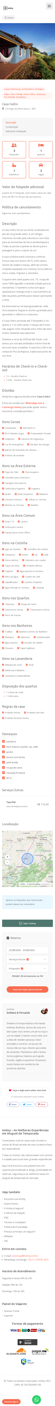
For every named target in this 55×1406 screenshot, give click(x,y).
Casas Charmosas (12, 89)
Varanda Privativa (15, 772)
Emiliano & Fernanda (18, 1012)
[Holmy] (8, 7)
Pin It (42, 1104)
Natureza (40, 94)
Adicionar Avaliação (16, 131)
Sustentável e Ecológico (33, 89)
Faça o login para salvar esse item (29, 1090)
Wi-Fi (9, 778)
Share (13, 1104)
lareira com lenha (15, 757)
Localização (12, 126)
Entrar (10, 17)
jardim (9, 752)
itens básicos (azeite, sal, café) (22, 746)
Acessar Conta (11, 1311)
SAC (6, 1241)
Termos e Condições (15, 1222)
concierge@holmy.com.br (25, 1255)
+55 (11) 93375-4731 (38, 1259)
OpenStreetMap (34, 884)
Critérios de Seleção (14, 1213)
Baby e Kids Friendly (13, 94)
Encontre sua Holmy (14, 1199)
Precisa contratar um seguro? (19, 1231)
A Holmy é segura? (14, 1208)
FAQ (6, 1217)
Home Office (29, 94)
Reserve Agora (11, 1401)
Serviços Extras (18, 959)
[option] (27, 51)
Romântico (21, 97)
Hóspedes (15, 968)
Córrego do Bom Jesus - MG (20, 108)
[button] (7, 856)
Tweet (29, 1104)
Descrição (11, 122)
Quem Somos (11, 1203)
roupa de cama (14, 767)
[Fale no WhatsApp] (36, 1399)
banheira (11, 741)
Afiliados (8, 1236)
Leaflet (22, 884)
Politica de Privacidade (15, 1227)
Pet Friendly (9, 97)
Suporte (8, 1315)
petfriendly (12, 762)
